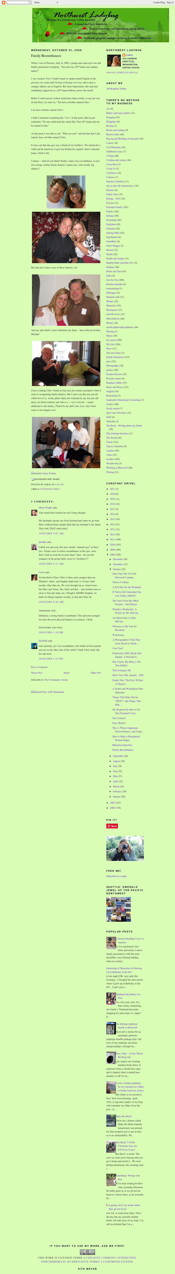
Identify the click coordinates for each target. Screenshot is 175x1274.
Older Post (96, 672)
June (115, 771)
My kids (110, 344)
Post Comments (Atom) (56, 679)
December (118, 559)
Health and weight (115, 258)
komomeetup (112, 288)
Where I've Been (120, 582)
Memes (109, 301)
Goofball (43, 640)
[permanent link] (43, 473)
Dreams (110, 190)
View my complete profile (122, 73)
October (117, 569)
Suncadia (110, 421)
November (118, 564)
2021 (113, 488)
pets (108, 361)
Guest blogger (113, 245)
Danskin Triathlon (115, 181)
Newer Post (36, 672)
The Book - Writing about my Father (124, 425)
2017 (113, 509)
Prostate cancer (113, 378)
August (117, 761)
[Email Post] (64, 484)
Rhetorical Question (122, 745)
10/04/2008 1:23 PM (51, 658)
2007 (113, 802)
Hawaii (109, 249)
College (110, 155)
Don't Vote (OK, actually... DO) (128, 675)
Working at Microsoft (117, 467)
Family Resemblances (46, 55)
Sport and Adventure (116, 412)
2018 (113, 504)
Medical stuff (112, 297)
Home (67, 672)
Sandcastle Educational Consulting (123, 399)
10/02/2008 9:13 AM (51, 563)
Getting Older (113, 232)
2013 (113, 529)
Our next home (113, 352)
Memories (111, 305)
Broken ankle (112, 134)
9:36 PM (59, 484)
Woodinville (112, 463)
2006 (113, 807)
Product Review (114, 374)
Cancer (109, 142)
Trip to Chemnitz (114, 446)
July (115, 766)
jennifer (42, 542)
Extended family (50, 489)
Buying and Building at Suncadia (122, 138)
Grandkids (111, 241)
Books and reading (115, 130)
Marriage (110, 292)
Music (109, 335)
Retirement (111, 395)
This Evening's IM (121, 670)
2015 (113, 519)
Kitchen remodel (114, 284)
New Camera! (119, 718)
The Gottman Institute (117, 433)
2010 (113, 544)
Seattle (109, 404)
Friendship (111, 220)
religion (110, 391)
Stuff (108, 417)
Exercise (110, 202)
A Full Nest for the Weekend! (126, 587)
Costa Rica (111, 164)
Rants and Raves (114, 387)
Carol (41, 572)
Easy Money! (119, 722)
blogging (110, 117)
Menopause (111, 309)
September (118, 756)
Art (108, 108)
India (108, 275)
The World (111, 437)
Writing (110, 472)
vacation (110, 450)
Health (109, 254)
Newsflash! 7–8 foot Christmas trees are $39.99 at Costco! (126, 1146)
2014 (113, 524)
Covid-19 (110, 168)
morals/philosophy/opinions (119, 327)
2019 (113, 499)
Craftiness (111, 172)
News (109, 348)
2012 (113, 534)
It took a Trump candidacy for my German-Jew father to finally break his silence (129, 1086)
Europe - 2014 (113, 198)
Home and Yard (114, 271)
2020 (113, 493)
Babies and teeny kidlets (118, 113)
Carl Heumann (113, 147)
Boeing (109, 125)
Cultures (110, 177)
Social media (112, 408)
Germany (110, 228)
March (116, 786)
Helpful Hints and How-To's (120, 262)
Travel (109, 442)
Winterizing (118, 634)
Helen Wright (45, 507)
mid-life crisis (113, 314)
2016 (113, 514)
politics (109, 369)
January (117, 796)
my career (111, 340)
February (117, 791)
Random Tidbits (114, 382)
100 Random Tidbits (116, 88)
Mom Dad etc (113, 318)
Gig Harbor (111, 237)
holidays (110, 267)
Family (109, 211)
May (115, 776)
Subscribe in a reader (116, 876)
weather (110, 459)
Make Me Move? (123, 1116)
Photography (112, 365)
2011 (113, 539)
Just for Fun (112, 279)
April (116, 781)
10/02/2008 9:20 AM (51, 601)
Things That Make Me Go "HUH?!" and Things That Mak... (126, 701)
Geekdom (111, 224)
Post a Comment (39, 667)
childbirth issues (114, 151)
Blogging (110, 121)
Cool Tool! (117, 648)
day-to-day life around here (119, 185)
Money (109, 322)
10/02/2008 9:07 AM (51, 533)
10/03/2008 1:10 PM (51, 632)
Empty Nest (112, 194)
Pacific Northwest (115, 357)
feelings (110, 215)
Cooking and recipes (116, 160)
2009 (113, 549)
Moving (110, 331)
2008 (113, 554)
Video (109, 454)
